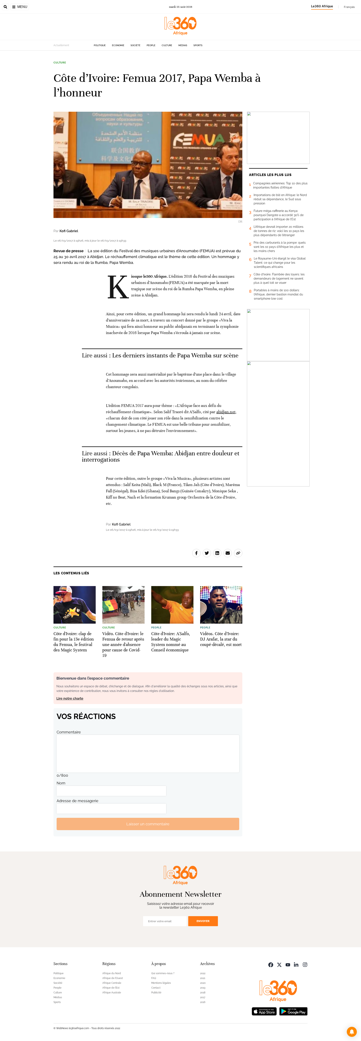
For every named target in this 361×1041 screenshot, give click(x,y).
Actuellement (61, 45)
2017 (202, 997)
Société (135, 45)
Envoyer (203, 921)
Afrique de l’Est (110, 987)
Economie (118, 45)
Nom (61, 783)
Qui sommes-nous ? (162, 973)
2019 (202, 987)
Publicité (156, 992)
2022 (202, 973)
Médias (182, 45)
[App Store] (264, 1011)
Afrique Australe (111, 992)
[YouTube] (287, 964)
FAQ (153, 978)
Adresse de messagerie (77, 801)
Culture (167, 45)
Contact (155, 987)
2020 (203, 982)
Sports (197, 45)
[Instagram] (305, 964)
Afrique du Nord (111, 973)
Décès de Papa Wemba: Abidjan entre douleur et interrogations (161, 457)
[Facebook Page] (270, 964)
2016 (202, 1002)
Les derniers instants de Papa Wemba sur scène (175, 355)
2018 (202, 992)
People (151, 45)
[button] (352, 1032)
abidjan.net (225, 411)
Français (349, 7)
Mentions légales (161, 982)
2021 (202, 978)
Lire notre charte (69, 698)
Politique (100, 45)
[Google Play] (293, 1011)
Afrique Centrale (111, 982)
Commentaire (69, 732)
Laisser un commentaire (147, 824)
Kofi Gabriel (69, 231)
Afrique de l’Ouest (112, 978)
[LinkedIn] (296, 964)
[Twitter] (279, 964)
